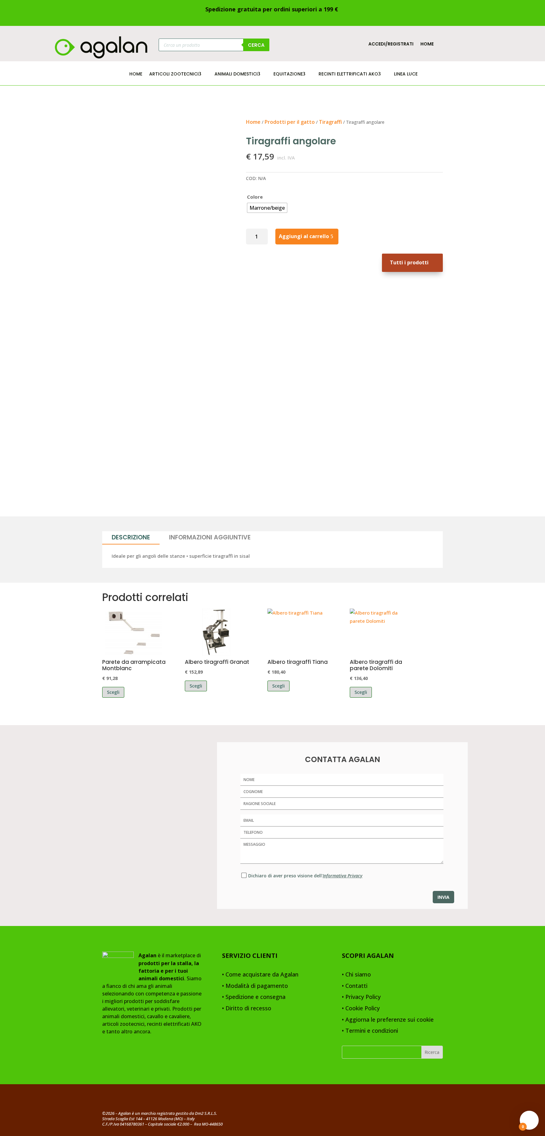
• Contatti (354, 986)
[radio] (267, 208)
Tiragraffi (330, 121)
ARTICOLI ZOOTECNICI (174, 74)
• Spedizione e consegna (253, 997)
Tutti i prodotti (409, 262)
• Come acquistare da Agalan (260, 974)
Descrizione (131, 537)
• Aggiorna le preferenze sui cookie (388, 1020)
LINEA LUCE (406, 74)
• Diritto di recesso (246, 1008)
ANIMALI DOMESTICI (236, 74)
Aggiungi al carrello (304, 236)
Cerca (256, 45)
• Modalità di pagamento (255, 986)
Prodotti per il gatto (290, 121)
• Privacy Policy (361, 997)
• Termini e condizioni (370, 1031)
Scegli (113, 692)
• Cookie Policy (361, 1008)
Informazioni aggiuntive (210, 537)
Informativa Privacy (342, 876)
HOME (135, 74)
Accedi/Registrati (390, 44)
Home (427, 44)
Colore (255, 197)
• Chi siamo (356, 974)
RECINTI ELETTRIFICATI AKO (348, 74)
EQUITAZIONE (288, 74)
